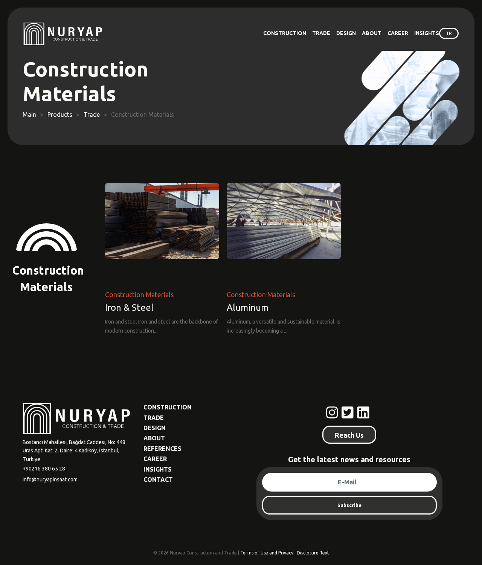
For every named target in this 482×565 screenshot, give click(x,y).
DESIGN (346, 33)
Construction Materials (139, 294)
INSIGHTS (426, 33)
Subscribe (349, 505)
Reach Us (349, 435)
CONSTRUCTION (284, 33)
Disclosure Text (313, 552)
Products (59, 114)
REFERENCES (162, 448)
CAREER (397, 33)
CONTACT (158, 479)
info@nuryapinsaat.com (50, 479)
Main (29, 114)
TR (449, 33)
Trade (92, 114)
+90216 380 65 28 (44, 469)
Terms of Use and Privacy (266, 552)
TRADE (321, 33)
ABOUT (371, 33)
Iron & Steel (129, 308)
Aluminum (247, 308)
